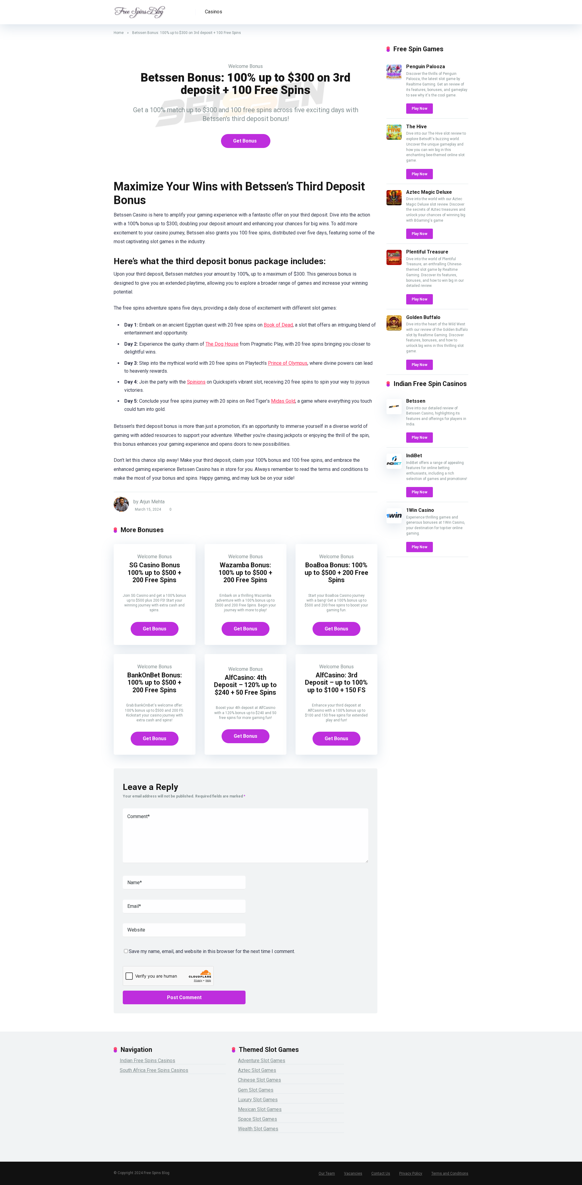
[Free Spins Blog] (140, 10)
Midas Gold (283, 401)
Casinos (213, 12)
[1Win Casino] (394, 522)
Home (119, 33)
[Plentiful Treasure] (394, 263)
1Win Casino (420, 510)
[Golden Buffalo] (394, 329)
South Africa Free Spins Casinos (154, 1070)
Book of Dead (278, 325)
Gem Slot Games (255, 1090)
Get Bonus (245, 141)
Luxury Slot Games (258, 1100)
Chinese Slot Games (259, 1080)
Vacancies (353, 1173)
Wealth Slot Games (258, 1129)
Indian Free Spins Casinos (147, 1060)
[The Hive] (394, 138)
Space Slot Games (257, 1119)
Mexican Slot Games (260, 1109)
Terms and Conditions (449, 1173)
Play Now (419, 108)
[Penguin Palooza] (394, 78)
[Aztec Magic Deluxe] (394, 203)
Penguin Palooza (425, 66)
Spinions (196, 382)
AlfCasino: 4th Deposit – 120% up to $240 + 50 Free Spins (245, 685)
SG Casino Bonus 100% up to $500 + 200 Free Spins (154, 572)
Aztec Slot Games (257, 1070)
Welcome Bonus (245, 66)
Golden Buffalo (423, 317)
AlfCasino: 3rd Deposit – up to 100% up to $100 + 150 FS (336, 682)
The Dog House (222, 344)
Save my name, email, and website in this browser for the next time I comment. (212, 951)
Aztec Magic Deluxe (429, 192)
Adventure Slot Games (261, 1060)
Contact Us (380, 1173)
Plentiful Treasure (427, 252)
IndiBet (414, 455)
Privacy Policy (410, 1173)
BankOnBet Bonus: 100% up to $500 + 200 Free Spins (154, 682)
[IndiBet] (394, 467)
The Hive (416, 126)
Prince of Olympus (287, 363)
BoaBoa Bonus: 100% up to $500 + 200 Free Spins (336, 572)
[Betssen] (394, 412)
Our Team (327, 1173)
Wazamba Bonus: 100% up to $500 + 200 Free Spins (245, 572)
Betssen (415, 401)
